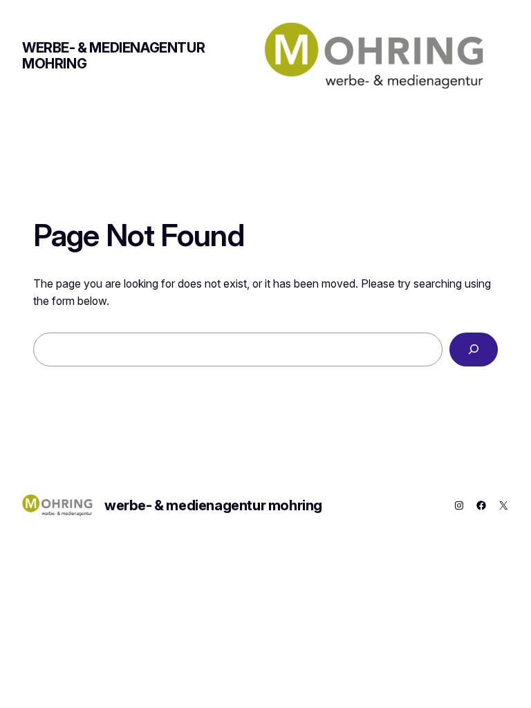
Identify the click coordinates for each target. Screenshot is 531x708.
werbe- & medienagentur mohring (113, 55)
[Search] (473, 349)
